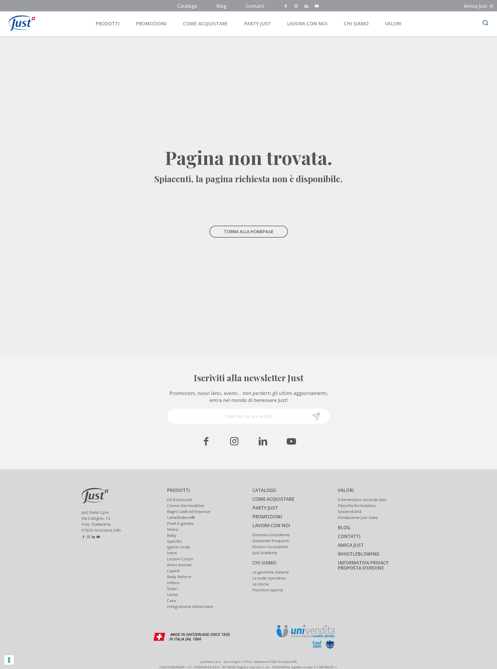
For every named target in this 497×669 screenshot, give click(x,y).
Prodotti (108, 23)
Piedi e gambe (180, 523)
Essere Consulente (270, 546)
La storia (260, 583)
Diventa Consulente (271, 534)
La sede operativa (269, 577)
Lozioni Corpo (180, 558)
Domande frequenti (270, 540)
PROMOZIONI (267, 517)
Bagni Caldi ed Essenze (188, 511)
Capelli (173, 570)
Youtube (317, 6)
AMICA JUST (351, 545)
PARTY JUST (265, 508)
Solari (172, 588)
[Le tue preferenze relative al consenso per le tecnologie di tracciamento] (9, 660)
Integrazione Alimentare (190, 606)
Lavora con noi (307, 23)
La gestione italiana (270, 572)
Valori (393, 23)
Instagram (296, 6)
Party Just (257, 23)
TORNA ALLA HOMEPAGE (248, 231)
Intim (172, 552)
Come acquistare (205, 23)
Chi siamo (356, 23)
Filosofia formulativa (356, 505)
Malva (172, 529)
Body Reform (179, 576)
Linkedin (307, 6)
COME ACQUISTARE (273, 499)
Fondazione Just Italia (358, 517)
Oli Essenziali (179, 499)
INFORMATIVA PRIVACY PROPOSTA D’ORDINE (363, 565)
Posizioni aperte (267, 589)
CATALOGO (264, 490)
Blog (221, 6)
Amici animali (179, 564)
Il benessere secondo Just (362, 499)
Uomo (172, 594)
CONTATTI (349, 536)
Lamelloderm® (181, 517)
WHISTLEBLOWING (358, 554)
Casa (171, 600)
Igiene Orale (178, 546)
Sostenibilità (349, 511)
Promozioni (151, 23)
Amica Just (475, 6)
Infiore (173, 582)
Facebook (286, 6)
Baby (171, 535)
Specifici (174, 541)
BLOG (344, 528)
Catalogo (187, 6)
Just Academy (264, 552)
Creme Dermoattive (185, 505)
